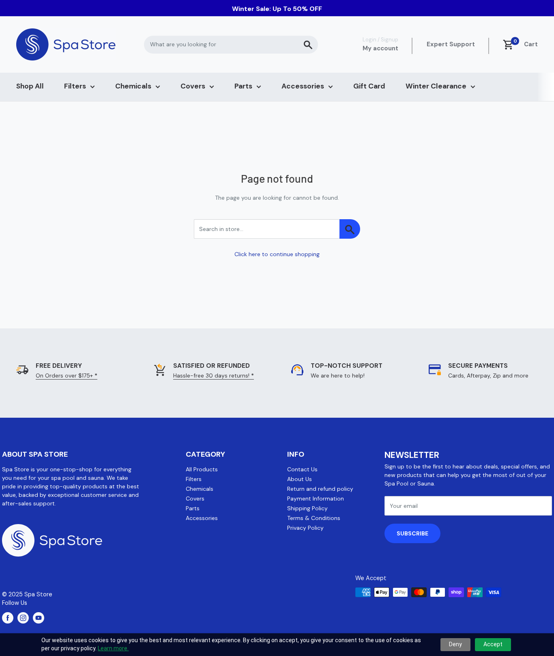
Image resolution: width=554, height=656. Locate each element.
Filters (75, 86)
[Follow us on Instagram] (23, 618)
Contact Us (302, 469)
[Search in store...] (349, 229)
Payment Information (315, 498)
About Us (299, 479)
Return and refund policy (320, 488)
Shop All (30, 86)
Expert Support (451, 44)
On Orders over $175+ (66, 375)
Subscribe (412, 533)
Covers (192, 86)
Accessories (302, 86)
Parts (243, 86)
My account (380, 48)
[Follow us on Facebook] (7, 618)
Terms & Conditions (313, 518)
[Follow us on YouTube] (38, 618)
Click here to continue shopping (277, 254)
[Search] (308, 45)
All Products (202, 469)
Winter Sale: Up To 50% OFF (277, 8)
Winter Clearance (436, 86)
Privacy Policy (305, 527)
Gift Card (369, 86)
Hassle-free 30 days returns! (213, 375)
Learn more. (113, 648)
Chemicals (133, 86)
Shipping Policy (307, 508)
